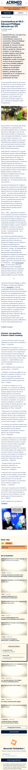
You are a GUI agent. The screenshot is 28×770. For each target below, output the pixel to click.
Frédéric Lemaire (7, 29)
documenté (6, 214)
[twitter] (8, 714)
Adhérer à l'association (14, 700)
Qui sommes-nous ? (10, 655)
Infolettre (20, 13)
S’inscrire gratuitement (14, 597)
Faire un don (7, 13)
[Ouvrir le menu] (26, 3)
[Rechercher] (1, 3)
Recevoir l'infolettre (6, 757)
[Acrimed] (14, 3)
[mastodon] (23, 714)
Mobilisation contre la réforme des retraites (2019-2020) (13, 384)
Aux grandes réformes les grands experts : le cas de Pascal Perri (13, 494)
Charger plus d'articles (14, 564)
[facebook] (4, 714)
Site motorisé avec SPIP (14, 764)
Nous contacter (5, 745)
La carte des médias (6, 728)
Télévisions (9, 380)
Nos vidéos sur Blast (6, 730)
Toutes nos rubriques (7, 723)
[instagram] (16, 714)
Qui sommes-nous (6, 740)
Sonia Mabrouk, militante (9, 488)
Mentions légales (12, 761)
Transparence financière (8, 742)
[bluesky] (19, 714)
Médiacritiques (5, 725)
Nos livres (3, 733)
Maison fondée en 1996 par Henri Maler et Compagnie (14, 767)
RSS (19, 761)
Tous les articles (14, 568)
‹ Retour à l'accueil (6, 17)
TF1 (2, 380)
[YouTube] (12, 714)
